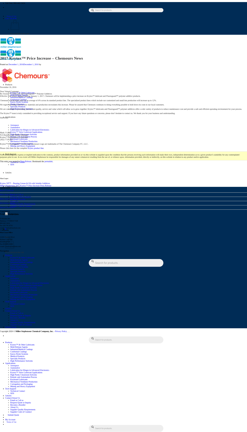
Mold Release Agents (7, 203)
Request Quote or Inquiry (20, 197)
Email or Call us (16, 195)
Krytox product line (36, 148)
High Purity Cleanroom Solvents (23, 288)
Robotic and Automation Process (23, 290)
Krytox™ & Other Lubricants (22, 257)
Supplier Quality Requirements (22, 204)
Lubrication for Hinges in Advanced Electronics (29, 130)
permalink (49, 161)
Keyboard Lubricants (19, 139)
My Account (10, 419)
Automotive (15, 281)
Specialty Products (17, 107)
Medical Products (17, 269)
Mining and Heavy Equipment (22, 146)
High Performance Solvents (21, 274)
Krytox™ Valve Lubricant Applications (26, 132)
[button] (10, 18)
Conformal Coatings (18, 264)
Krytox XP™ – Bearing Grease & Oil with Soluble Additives (25, 183)
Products (8, 85)
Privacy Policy (61, 331)
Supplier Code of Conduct (21, 206)
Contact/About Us (12, 311)
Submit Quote (10, 327)
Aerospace (14, 278)
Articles (8, 308)
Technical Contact (17, 304)
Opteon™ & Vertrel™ (7, 207)
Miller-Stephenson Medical (9, 199)
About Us (14, 201)
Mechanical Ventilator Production (23, 141)
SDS (12, 164)
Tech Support (10, 301)
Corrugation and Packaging (21, 297)
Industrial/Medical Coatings (21, 262)
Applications (10, 117)
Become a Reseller (17, 318)
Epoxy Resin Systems (19, 102)
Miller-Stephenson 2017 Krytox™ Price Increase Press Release (25, 186)
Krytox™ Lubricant (7, 190)
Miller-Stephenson (6, 195)
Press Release (3, 52)
